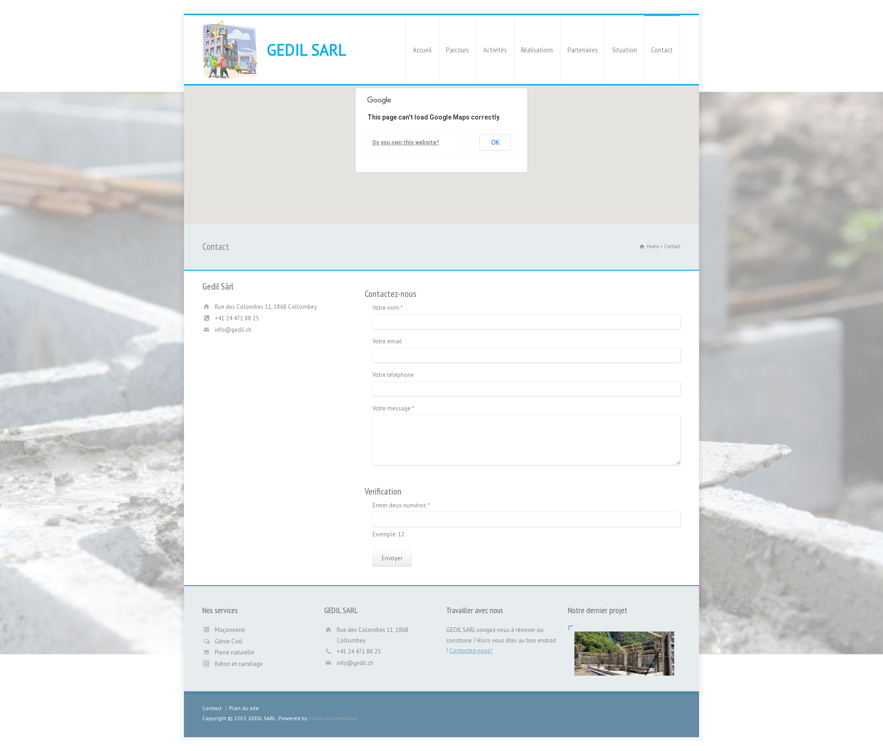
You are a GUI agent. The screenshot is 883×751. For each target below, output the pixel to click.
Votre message (393, 408)
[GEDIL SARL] (230, 50)
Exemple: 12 (388, 534)
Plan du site (244, 708)
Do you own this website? (406, 142)
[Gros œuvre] (624, 664)
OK (495, 142)
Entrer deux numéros (401, 505)
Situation (624, 49)
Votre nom (388, 308)
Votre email (387, 341)
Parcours (457, 49)
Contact (662, 49)
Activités (495, 49)
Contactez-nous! (470, 650)
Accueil (422, 49)
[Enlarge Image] (624, 643)
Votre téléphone (393, 375)
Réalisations (537, 49)
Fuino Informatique (333, 718)
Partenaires (583, 49)
